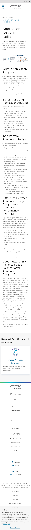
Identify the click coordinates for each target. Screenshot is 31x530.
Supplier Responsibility (15, 503)
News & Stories (15, 421)
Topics (15, 424)
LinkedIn (17, 465)
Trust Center (15, 428)
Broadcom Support (15, 439)
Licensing (15, 450)
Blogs (15, 399)
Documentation (15, 442)
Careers (15, 403)
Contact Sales (17, 474)
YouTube (17, 471)
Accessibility (15, 491)
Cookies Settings (15, 528)
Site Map (15, 499)
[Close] (27, 508)
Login (26, 1)
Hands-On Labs (15, 446)
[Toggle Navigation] (3, 6)
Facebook (17, 462)
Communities (15, 406)
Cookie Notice (6, 524)
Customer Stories (15, 410)
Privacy (15, 495)
